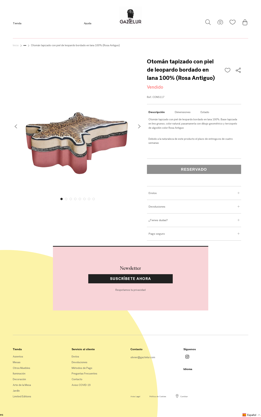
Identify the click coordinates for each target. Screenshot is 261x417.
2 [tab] (66, 199)
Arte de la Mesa (22, 385)
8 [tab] (93, 199)
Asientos (18, 356)
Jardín (16, 391)
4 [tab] (75, 199)
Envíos (152, 193)
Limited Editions (22, 396)
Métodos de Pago (82, 368)
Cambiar (184, 396)
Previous (10, 198)
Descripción (156, 112)
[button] (228, 70)
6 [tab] (84, 199)
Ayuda (87, 23)
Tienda (17, 23)
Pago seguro (156, 234)
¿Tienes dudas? (158, 220)
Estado (204, 112)
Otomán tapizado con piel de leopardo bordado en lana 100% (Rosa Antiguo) (75, 45)
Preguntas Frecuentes (84, 373)
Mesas (16, 362)
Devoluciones (156, 206)
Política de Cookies (157, 396)
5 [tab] (80, 199)
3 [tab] (71, 199)
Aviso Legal (135, 396)
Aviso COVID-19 (81, 385)
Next (145, 198)
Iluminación (19, 373)
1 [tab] (61, 199)
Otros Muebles (21, 368)
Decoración (19, 379)
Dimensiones (182, 112)
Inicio (16, 45)
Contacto (77, 379)
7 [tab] (89, 199)
